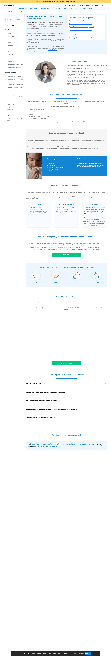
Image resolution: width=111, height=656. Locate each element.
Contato (90, 8)
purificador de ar (52, 50)
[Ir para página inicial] (10, 5)
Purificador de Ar (23, 8)
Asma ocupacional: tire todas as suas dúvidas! (81, 38)
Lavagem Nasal (33, 8)
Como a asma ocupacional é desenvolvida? (80, 24)
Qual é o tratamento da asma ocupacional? (80, 30)
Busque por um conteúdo (12, 16)
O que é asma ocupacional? (76, 21)
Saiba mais (83, 8)
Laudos (71, 8)
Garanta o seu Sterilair (66, 363)
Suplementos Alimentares (46, 8)
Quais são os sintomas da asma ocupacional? (81, 27)
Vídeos (65, 8)
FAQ (77, 8)
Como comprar (58, 8)
